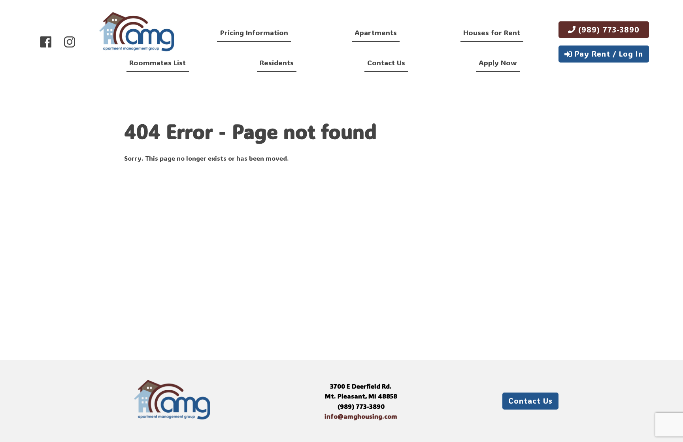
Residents (277, 62)
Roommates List (157, 62)
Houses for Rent (491, 32)
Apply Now (498, 62)
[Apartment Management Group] (136, 33)
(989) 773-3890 (608, 29)
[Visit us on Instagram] (69, 42)
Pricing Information (254, 32)
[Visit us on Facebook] (45, 42)
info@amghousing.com (361, 416)
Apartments (376, 32)
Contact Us (386, 62)
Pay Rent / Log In (607, 54)
